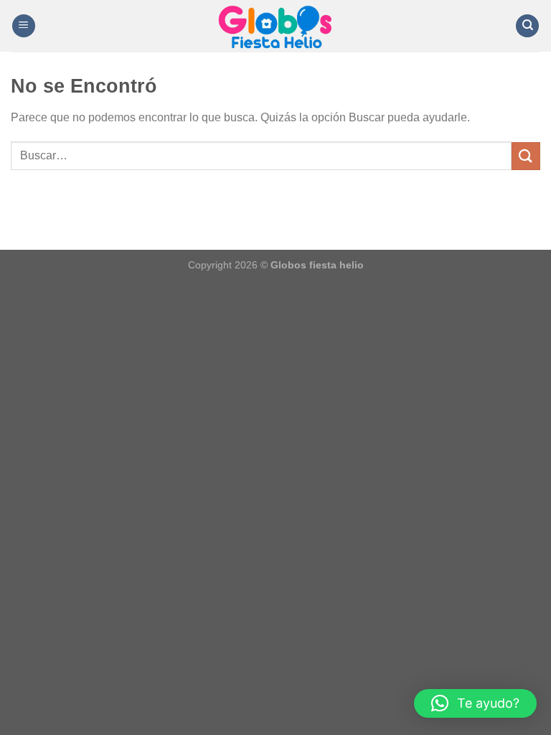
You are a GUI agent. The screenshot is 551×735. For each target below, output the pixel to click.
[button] (475, 703)
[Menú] (23, 26)
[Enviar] (526, 156)
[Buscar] (527, 26)
